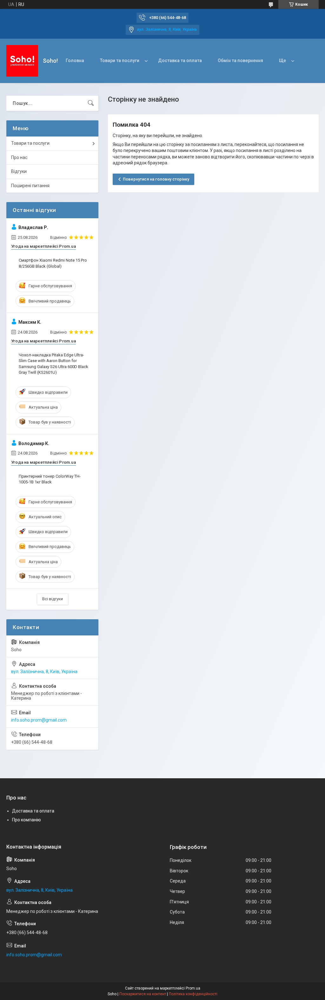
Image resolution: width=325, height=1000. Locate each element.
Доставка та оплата (180, 60)
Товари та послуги (119, 60)
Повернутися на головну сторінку (156, 179)
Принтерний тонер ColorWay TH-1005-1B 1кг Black (50, 479)
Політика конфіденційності (193, 994)
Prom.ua (193, 988)
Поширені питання (30, 185)
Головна (75, 60)
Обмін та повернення (240, 60)
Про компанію (26, 819)
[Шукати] (90, 103)
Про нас (19, 157)
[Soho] (22, 61)
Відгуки (19, 171)
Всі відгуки (52, 598)
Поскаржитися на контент (142, 994)
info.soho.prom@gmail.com (39, 720)
